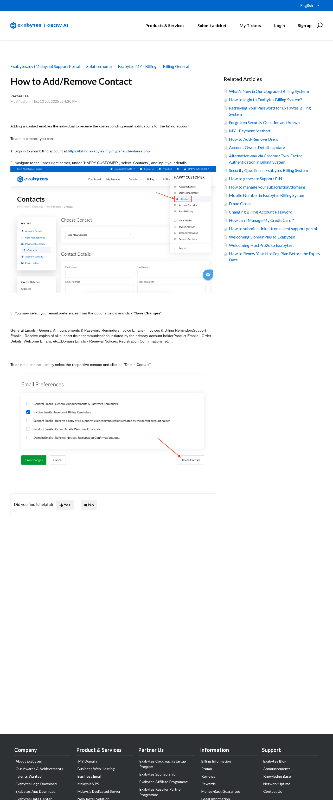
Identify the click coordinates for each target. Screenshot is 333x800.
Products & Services (164, 25)
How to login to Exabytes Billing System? (265, 99)
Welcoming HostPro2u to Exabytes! (261, 245)
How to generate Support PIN (255, 178)
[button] (319, 25)
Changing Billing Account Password (260, 211)
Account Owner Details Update (257, 147)
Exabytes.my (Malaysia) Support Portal (45, 66)
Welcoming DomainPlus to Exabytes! (262, 236)
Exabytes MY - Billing (137, 66)
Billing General (176, 66)
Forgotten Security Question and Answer (265, 122)
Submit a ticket (212, 25)
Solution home (99, 66)
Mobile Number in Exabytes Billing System (267, 195)
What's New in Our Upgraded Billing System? (269, 91)
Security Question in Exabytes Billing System (268, 170)
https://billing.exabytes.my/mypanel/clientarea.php (109, 151)
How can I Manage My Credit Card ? (261, 220)
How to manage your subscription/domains (267, 186)
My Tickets (250, 25)
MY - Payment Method (249, 130)
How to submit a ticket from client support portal (273, 228)
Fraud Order (240, 203)
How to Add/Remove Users (253, 139)
